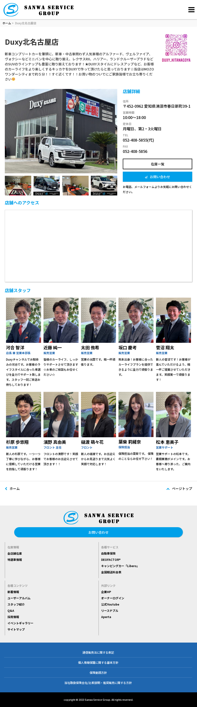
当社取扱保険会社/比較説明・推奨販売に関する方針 (98, 683)
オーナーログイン (112, 598)
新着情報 (13, 592)
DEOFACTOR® (111, 559)
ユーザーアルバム (19, 598)
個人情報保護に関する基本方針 (98, 662)
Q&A (10, 610)
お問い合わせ (160, 176)
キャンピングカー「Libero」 (120, 566)
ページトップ (182, 488)
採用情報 (13, 617)
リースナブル (109, 610)
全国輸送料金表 (111, 572)
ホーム (6, 23)
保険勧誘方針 (98, 672)
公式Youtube (110, 604)
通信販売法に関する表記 (98, 652)
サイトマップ (16, 629)
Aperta (106, 617)
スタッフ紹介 (16, 604)
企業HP (106, 592)
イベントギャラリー (20, 623)
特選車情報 (14, 559)
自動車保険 (108, 553)
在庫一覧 (157, 164)
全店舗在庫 (14, 553)
